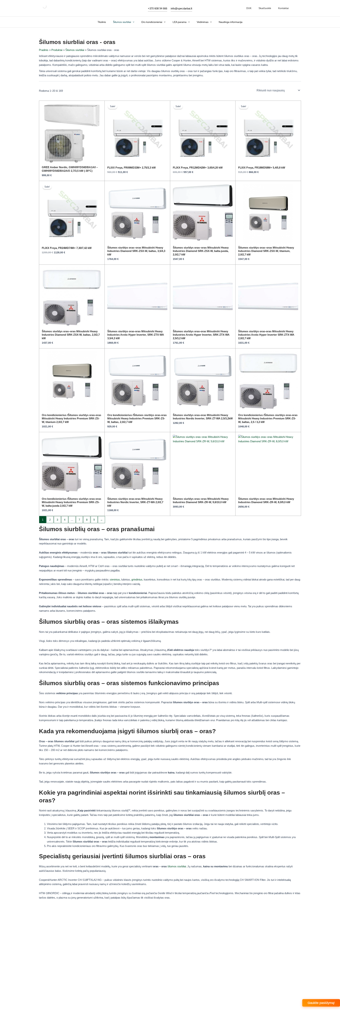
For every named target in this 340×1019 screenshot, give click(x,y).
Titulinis (102, 22)
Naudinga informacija (230, 22)
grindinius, (137, 579)
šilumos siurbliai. (177, 866)
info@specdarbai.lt (181, 8)
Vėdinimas (202, 22)
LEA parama (179, 22)
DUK (248, 8)
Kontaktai (283, 8)
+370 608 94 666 (157, 8)
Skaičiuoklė (265, 8)
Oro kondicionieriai (151, 22)
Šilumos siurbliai (122, 22)
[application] (132, 22)
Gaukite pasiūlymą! (321, 1003)
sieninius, (115, 579)
